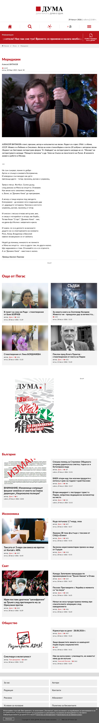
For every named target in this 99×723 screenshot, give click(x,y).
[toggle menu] (89, 26)
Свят (5, 566)
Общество (9, 623)
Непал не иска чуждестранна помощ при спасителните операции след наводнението (72, 604)
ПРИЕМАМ (8, 719)
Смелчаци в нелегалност (17, 657)
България (8, 454)
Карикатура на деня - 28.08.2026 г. (69, 631)
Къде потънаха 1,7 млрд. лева (67, 521)
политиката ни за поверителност (69, 715)
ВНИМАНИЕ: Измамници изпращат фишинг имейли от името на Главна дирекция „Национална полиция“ (23, 491)
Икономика (10, 513)
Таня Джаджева (14, 659)
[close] (96, 709)
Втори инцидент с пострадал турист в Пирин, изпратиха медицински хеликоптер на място (73, 494)
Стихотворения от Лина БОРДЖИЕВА (22, 354)
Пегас (15, 46)
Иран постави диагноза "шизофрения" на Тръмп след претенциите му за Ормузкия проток (24, 602)
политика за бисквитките (45, 715)
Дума (11, 317)
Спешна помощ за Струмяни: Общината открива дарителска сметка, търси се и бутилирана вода (72, 464)
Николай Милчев (64, 661)
